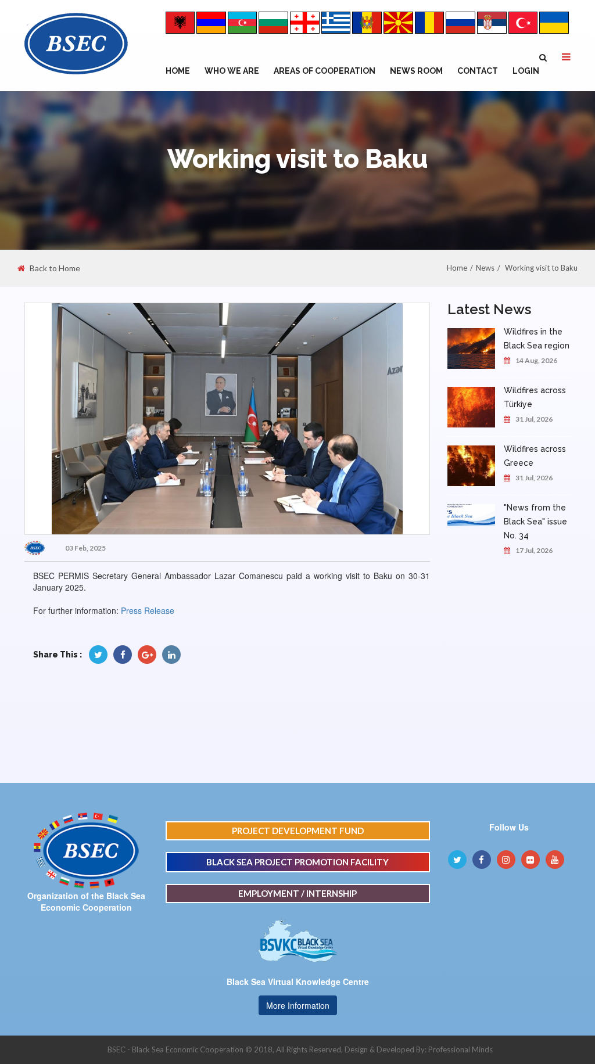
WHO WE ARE (232, 71)
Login (525, 71)
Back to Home (55, 268)
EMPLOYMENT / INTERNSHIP (297, 893)
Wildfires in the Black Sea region (536, 338)
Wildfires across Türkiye (535, 397)
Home (178, 71)
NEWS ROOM (416, 71)
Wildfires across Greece (535, 456)
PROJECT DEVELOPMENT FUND (298, 830)
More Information (297, 1005)
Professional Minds (460, 1049)
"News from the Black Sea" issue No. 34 (535, 521)
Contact (477, 71)
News (485, 267)
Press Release (147, 610)
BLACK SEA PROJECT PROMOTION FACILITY (297, 862)
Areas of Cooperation (324, 71)
